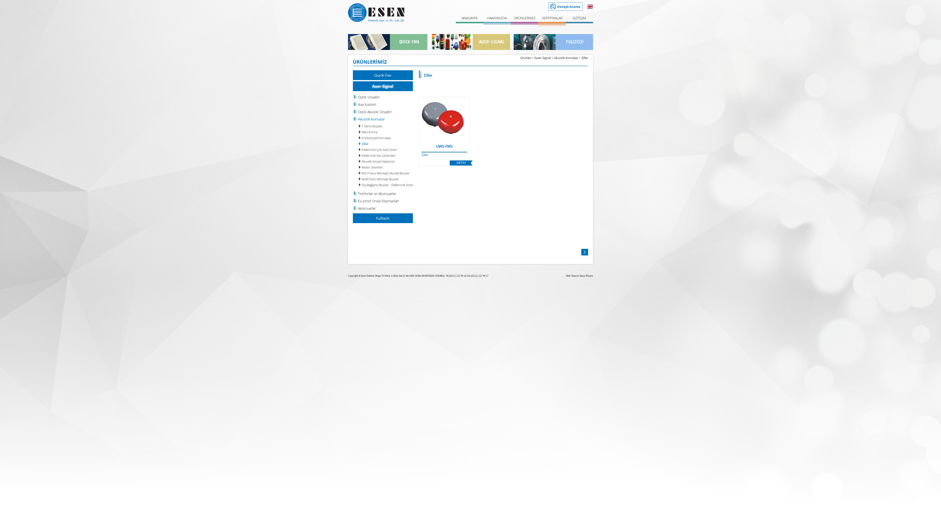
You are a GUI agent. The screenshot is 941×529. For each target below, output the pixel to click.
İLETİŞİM (579, 18)
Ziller (584, 58)
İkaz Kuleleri (367, 104)
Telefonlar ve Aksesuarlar (377, 193)
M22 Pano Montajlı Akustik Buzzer (386, 173)
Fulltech (382, 218)
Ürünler (525, 58)
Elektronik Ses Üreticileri (379, 155)
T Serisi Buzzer (372, 126)
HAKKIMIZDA (497, 18)
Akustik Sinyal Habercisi (378, 161)
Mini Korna (369, 132)
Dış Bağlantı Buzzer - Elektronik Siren (387, 185)
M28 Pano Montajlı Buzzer (380, 179)
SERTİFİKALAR (552, 18)
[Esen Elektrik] (376, 20)
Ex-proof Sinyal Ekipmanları (378, 201)
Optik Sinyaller (369, 97)
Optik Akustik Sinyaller (375, 111)
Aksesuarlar (367, 208)
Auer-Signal (542, 58)
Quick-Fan (382, 75)
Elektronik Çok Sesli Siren (379, 149)
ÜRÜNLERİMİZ (524, 18)
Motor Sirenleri (372, 167)
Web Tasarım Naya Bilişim (579, 275)
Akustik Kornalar (566, 58)
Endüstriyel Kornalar (376, 138)
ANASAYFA (469, 18)
